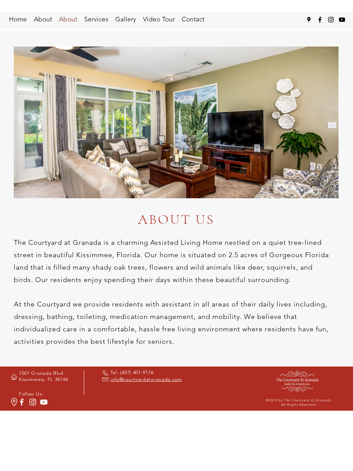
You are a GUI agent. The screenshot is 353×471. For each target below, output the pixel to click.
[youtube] (342, 19)
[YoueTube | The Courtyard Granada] (43, 402)
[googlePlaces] (309, 19)
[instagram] (331, 19)
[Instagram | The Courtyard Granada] (32, 402)
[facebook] (320, 19)
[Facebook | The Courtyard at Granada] (21, 402)
